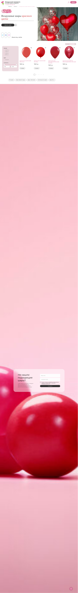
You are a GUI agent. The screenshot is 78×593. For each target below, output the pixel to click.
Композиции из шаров (42, 79)
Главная (10, 6)
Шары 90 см (52, 79)
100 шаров (11, 79)
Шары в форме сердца (20, 79)
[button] (73, 2)
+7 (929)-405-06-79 (10, 4)
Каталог (15, 6)
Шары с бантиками (31, 79)
